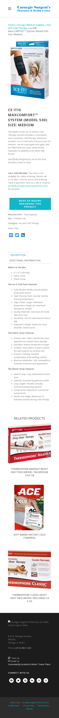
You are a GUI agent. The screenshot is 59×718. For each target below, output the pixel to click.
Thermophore (30, 214)
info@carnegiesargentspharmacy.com (29, 185)
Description (18, 255)
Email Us (15, 661)
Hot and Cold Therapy (28, 223)
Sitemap (29, 709)
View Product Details (29, 446)
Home (11, 24)
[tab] (18, 255)
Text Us (15, 658)
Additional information (25, 260)
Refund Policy (43, 705)
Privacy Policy (28, 705)
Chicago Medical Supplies (30, 24)
